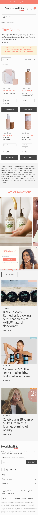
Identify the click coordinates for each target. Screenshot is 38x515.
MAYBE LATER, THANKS (9, 266)
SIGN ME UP (9, 259)
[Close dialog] (37, 247)
